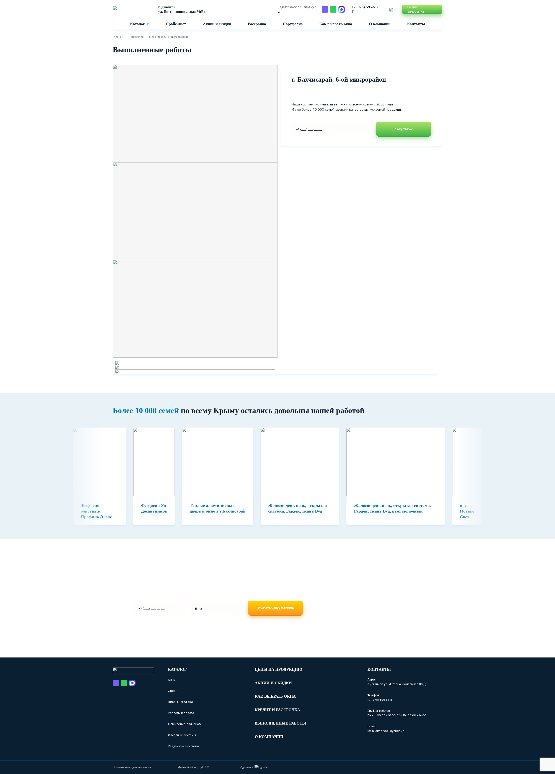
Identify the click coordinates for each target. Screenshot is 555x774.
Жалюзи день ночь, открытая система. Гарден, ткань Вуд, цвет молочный (392, 508)
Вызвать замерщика (415, 9)
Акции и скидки (217, 24)
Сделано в (246, 767)
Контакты (416, 24)
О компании (379, 24)
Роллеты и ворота (181, 713)
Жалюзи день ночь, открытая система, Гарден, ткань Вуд (297, 508)
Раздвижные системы (183, 746)
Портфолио (293, 24)
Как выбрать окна (335, 24)
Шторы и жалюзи (180, 702)
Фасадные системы (182, 735)
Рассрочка (257, 24)
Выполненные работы (280, 723)
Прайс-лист (176, 24)
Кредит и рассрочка (277, 710)
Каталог (137, 24)
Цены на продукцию (278, 669)
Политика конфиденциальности (132, 767)
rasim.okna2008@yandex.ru (386, 731)
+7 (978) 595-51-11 (364, 9)
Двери (172, 691)
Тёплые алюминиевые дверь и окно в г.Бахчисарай (218, 508)
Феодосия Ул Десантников (154, 508)
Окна (171, 680)
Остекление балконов (184, 724)
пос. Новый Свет (467, 511)
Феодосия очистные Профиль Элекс (96, 511)
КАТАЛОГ (177, 669)
